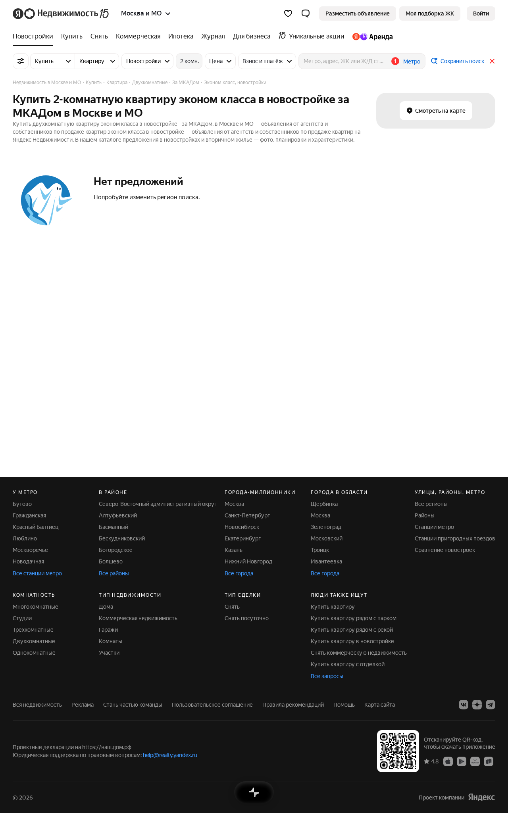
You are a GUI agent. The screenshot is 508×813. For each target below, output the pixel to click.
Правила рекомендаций (293, 705)
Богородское (116, 550)
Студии (22, 618)
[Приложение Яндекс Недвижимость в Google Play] (461, 761)
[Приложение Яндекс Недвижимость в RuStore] (488, 761)
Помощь (344, 705)
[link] (481, 13)
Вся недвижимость (37, 705)
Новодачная (28, 561)
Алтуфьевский (118, 515)
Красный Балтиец (35, 527)
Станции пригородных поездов (455, 538)
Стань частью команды (132, 705)
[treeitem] (35, 36)
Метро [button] (411, 61)
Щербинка (324, 504)
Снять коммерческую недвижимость (359, 653)
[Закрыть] (492, 61)
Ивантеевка (326, 561)
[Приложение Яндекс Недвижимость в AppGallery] (475, 761)
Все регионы (431, 504)
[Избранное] (288, 13)
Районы (425, 515)
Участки (109, 653)
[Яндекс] (481, 797)
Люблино (25, 538)
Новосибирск (242, 527)
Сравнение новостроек (445, 550)
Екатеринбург (243, 538)
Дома (106, 607)
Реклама (82, 705)
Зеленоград (326, 527)
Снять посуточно (247, 618)
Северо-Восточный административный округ (158, 504)
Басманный (113, 527)
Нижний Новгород (248, 561)
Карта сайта (379, 705)
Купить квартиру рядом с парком (353, 618)
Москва (234, 504)
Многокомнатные (35, 607)
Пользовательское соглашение (212, 705)
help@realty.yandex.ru (170, 755)
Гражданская (29, 515)
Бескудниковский (122, 538)
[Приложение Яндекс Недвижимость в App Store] (448, 761)
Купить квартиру (333, 607)
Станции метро (434, 527)
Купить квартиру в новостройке (352, 641)
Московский (327, 538)
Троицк (320, 550)
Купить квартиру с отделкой (348, 664)
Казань (233, 550)
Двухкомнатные (34, 641)
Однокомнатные (34, 653)
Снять (232, 607)
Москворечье (30, 550)
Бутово (22, 504)
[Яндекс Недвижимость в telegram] (490, 704)
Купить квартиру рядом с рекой (352, 630)
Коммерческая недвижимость (138, 618)
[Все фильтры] (21, 61)
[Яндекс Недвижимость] (61, 13)
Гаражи (108, 630)
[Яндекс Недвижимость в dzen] (477, 704)
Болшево (111, 561)
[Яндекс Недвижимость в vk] (463, 704)
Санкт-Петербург (247, 515)
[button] (305, 13)
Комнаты (110, 641)
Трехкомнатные (33, 630)
